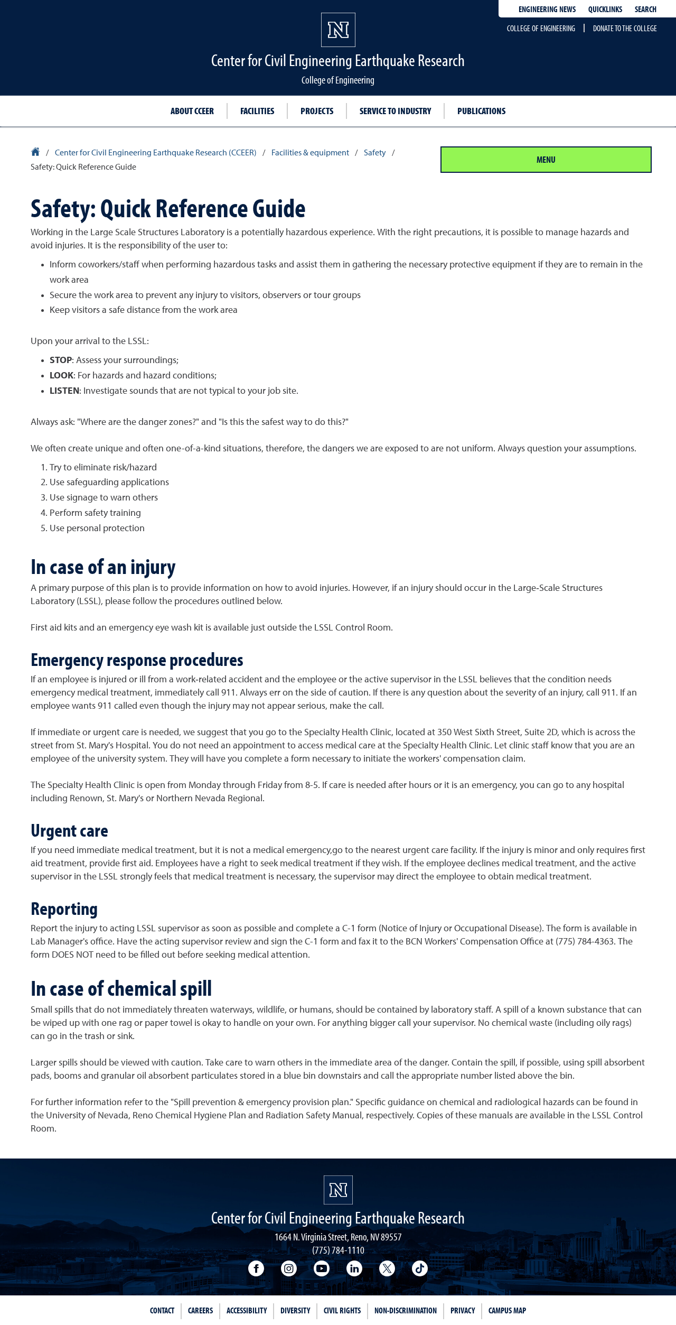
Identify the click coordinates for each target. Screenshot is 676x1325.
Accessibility (247, 1310)
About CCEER (192, 111)
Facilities (257, 111)
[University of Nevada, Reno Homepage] (338, 1189)
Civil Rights (342, 1310)
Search (645, 9)
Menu (546, 159)
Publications (481, 111)
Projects (317, 111)
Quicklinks (605, 9)
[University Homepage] (36, 153)
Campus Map (507, 1310)
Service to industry (395, 111)
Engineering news (547, 9)
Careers (200, 1310)
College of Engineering (541, 28)
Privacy (462, 1310)
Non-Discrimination (405, 1310)
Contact (162, 1310)
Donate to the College (625, 28)
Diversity (295, 1310)
